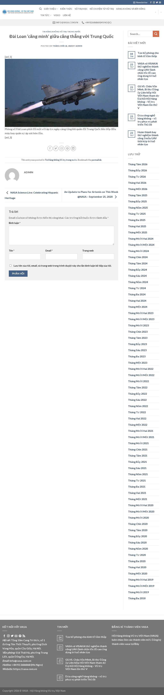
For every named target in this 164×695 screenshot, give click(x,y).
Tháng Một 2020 (137, 573)
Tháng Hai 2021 (137, 492)
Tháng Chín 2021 (138, 449)
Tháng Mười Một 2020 (141, 511)
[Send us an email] (160, 2)
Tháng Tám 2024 (137, 263)
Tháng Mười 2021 (138, 443)
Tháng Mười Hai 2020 (140, 505)
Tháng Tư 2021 (137, 480)
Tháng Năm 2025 (138, 207)
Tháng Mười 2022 (138, 381)
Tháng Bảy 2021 (137, 461)
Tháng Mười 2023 (138, 325)
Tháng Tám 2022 (137, 387)
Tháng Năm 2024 (138, 281)
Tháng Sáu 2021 (137, 468)
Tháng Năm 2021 (138, 474)
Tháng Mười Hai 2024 (140, 238)
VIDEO (57, 15)
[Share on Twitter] (55, 148)
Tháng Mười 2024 (138, 250)
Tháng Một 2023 (137, 362)
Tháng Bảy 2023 (137, 343)
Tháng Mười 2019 (138, 592)
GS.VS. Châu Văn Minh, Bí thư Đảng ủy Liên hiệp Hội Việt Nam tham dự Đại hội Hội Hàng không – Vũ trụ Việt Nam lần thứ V (148, 97)
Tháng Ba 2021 (136, 486)
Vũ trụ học (81, 9)
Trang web (88, 250)
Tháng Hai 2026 (137, 182)
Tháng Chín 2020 (138, 523)
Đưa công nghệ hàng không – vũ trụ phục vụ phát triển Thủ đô (147, 120)
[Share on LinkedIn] (73, 148)
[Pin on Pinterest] (67, 148)
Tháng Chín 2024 (138, 257)
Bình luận (14, 223)
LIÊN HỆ (67, 15)
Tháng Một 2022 (137, 424)
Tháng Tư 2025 (137, 213)
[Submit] (156, 34)
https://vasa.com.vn (25, 668)
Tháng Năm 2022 (138, 406)
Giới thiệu (50, 9)
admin (79, 46)
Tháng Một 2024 (137, 306)
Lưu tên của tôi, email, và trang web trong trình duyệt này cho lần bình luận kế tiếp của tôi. (62, 265)
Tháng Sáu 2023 (137, 350)
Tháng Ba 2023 (136, 356)
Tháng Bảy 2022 (137, 393)
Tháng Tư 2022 (137, 412)
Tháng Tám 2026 (137, 164)
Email (49, 250)
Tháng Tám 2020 (137, 530)
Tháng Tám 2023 (137, 337)
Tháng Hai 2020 (137, 567)
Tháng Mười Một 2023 (141, 319)
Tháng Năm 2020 (138, 548)
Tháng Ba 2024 (136, 294)
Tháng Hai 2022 (137, 418)
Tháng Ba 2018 (136, 598)
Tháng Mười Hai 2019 (140, 579)
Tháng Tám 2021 (137, 455)
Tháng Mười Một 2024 (141, 244)
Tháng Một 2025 (137, 232)
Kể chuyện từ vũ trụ (102, 9)
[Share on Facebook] (50, 148)
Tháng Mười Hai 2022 (140, 368)
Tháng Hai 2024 (137, 300)
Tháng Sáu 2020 (137, 542)
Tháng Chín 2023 (138, 331)
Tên (11, 250)
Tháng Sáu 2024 (137, 275)
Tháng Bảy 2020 (137, 536)
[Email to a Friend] (61, 148)
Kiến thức (66, 9)
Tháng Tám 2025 (137, 195)
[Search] (40, 9)
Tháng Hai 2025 (137, 226)
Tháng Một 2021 (137, 499)
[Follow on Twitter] (157, 2)
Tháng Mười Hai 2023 (140, 312)
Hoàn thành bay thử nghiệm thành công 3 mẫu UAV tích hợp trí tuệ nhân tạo (148, 138)
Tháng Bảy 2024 (137, 269)
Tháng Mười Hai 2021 (140, 430)
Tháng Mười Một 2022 (141, 375)
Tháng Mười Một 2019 (141, 585)
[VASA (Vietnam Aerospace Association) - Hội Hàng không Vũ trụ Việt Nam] (18, 12)
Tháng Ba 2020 (136, 561)
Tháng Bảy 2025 (137, 201)
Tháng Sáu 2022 (137, 399)
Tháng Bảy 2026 (137, 170)
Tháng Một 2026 (137, 188)
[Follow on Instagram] (154, 2)
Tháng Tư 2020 (137, 554)
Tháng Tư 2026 (137, 176)
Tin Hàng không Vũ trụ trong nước (61, 32)
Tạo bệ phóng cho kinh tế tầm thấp (148, 54)
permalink (96, 160)
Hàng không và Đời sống (130, 9)
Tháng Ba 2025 (136, 219)
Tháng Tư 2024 (137, 288)
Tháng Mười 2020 (138, 517)
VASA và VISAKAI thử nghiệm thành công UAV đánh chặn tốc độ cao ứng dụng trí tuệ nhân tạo (148, 71)
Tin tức (44, 15)
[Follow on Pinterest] (20, 636)
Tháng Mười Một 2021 (141, 437)
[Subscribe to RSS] (24, 636)
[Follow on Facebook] (151, 2)
